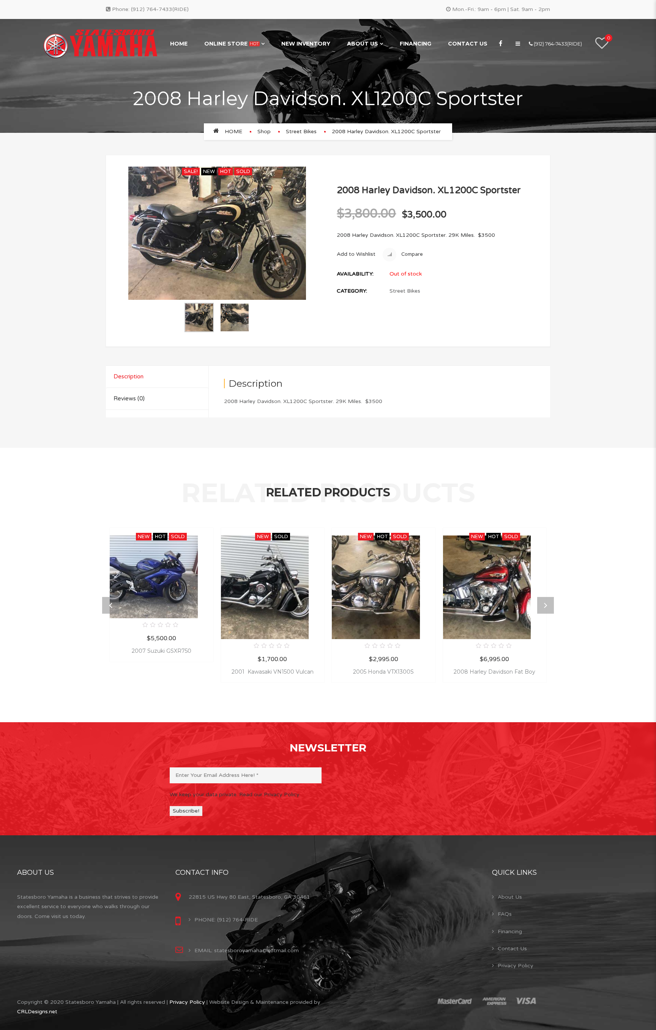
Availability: (355, 274)
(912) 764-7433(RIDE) (160, 9)
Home (179, 43)
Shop (264, 131)
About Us (362, 43)
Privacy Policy (515, 965)
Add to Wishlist (356, 254)
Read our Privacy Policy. (269, 794)
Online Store (231, 43)
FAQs (505, 914)
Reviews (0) (129, 398)
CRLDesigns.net (37, 1011)
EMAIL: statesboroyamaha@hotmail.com (246, 950)
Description (129, 376)
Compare (411, 254)
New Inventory (305, 43)
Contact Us (467, 43)
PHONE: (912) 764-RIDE (226, 920)
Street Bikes (301, 131)
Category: (352, 291)
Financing (415, 43)
